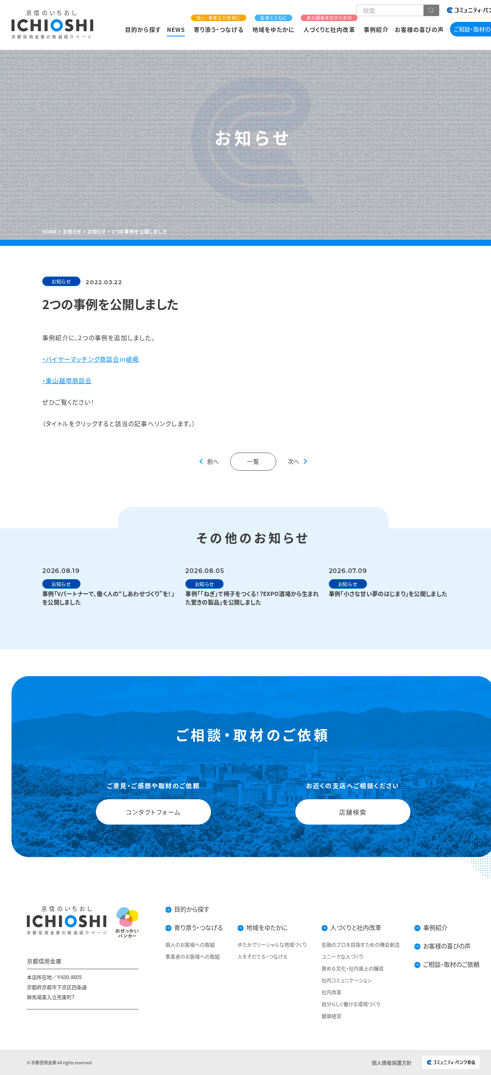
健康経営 (331, 1015)
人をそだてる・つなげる (262, 956)
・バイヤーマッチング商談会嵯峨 (90, 359)
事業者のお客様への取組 (192, 956)
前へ (213, 461)
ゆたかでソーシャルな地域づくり (272, 944)
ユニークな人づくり (342, 956)
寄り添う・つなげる (218, 24)
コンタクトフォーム (153, 811)
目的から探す (142, 29)
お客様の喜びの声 (419, 29)
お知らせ (61, 281)
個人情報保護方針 (392, 1062)
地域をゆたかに (273, 24)
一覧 (253, 461)
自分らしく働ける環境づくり (351, 1004)
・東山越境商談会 (67, 380)
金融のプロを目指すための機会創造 (360, 944)
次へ (293, 461)
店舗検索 (353, 811)
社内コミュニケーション (346, 980)
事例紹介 (376, 29)
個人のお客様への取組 (190, 944)
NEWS (176, 29)
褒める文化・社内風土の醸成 (352, 968)
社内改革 (331, 992)
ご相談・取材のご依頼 (451, 964)
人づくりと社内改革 (329, 24)
